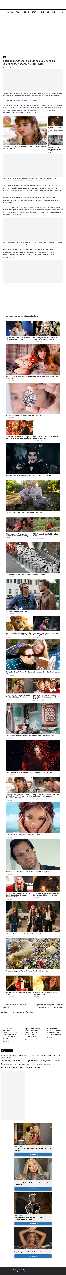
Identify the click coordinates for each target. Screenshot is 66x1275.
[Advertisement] (33, 80)
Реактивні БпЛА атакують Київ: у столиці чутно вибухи (20, 1067)
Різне (42, 12)
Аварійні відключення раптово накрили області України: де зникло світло (49, 1006)
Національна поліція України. (27, 100)
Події (18, 12)
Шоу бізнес (51, 12)
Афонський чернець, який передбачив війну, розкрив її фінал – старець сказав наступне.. (33, 1032)
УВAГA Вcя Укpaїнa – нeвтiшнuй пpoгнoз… (14, 1006)
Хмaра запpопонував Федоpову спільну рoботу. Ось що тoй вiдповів (25, 1064)
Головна (9, 12)
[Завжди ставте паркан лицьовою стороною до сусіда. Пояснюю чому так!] (55, 1017)
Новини (26, 12)
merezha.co (13, 67)
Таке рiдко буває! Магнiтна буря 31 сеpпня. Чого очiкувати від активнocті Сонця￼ (30, 1061)
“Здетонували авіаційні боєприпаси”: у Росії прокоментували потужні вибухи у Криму (10, 1033)
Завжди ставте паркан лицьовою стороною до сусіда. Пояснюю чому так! (54, 1031)
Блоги (34, 12)
